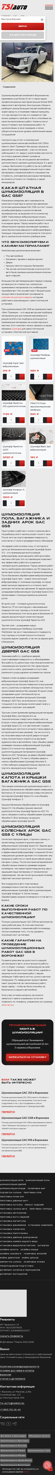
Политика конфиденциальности (19, 1367)
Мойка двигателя (10, 1258)
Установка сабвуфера (40, 1225)
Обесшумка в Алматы (39, 1436)
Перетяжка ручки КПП (12, 1197)
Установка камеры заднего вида (19, 1241)
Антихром (43, 1246)
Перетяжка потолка (11, 1205)
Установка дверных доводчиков (19, 1237)
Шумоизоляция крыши (13, 1189)
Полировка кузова (34, 1262)
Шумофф (16, 329)
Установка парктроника (14, 1233)
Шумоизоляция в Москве (13, 1455)
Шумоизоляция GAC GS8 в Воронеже (25, 1118)
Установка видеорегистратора (18, 1246)
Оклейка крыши (29, 1250)
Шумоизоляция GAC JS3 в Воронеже (25, 1092)
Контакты (8, 1005)
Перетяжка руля (33, 1193)
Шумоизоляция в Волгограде (15, 1465)
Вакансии (5, 1375)
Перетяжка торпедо (41, 1209)
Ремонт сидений (34, 1205)
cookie (26, 1472)
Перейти (8, 1112)
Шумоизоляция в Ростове (13, 1446)
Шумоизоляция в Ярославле (15, 1441)
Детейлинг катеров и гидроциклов (20, 1270)
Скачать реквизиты (11, 1336)
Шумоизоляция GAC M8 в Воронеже (25, 1140)
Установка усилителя (12, 1229)
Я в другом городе (22, 35)
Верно (23, 26)
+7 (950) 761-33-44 (10, 1410)
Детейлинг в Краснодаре (13, 1436)
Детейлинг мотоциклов (14, 1274)
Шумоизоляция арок (12, 1180)
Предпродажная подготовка (17, 1266)
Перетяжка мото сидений (14, 1217)
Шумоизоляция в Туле (39, 1451)
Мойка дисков (30, 1258)
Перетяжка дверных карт (14, 1201)
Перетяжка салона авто (14, 1209)
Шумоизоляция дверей (13, 1184)
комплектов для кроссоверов (17, 297)
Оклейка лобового (10, 1254)
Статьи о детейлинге (12, 1379)
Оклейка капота (9, 1250)
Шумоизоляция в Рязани (13, 1451)
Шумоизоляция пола (38, 1180)
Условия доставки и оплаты (17, 1371)
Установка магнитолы (13, 1221)
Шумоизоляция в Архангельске (16, 1460)
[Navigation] (49, 7)
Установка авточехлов (13, 1213)
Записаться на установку (27, 1057)
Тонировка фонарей (35, 1254)
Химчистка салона (11, 1262)
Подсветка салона (11, 1193)
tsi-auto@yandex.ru (12, 1403)
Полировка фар (36, 1189)
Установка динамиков (13, 1225)
